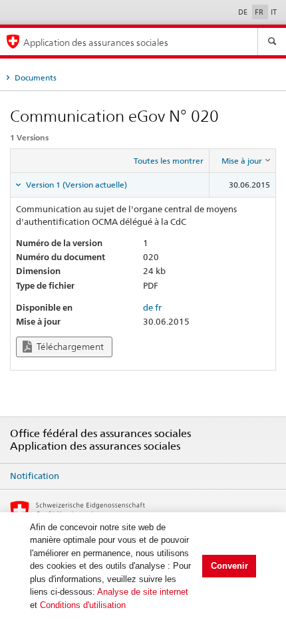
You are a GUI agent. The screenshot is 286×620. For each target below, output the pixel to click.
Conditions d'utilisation (83, 605)
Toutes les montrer (169, 161)
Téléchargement (69, 346)
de (148, 307)
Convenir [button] (229, 566)
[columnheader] (243, 161)
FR (260, 12)
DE (243, 12)
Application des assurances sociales (95, 42)
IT (274, 12)
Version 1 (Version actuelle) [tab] (75, 185)
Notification (34, 475)
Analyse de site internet (142, 592)
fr (158, 307)
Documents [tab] (35, 77)
